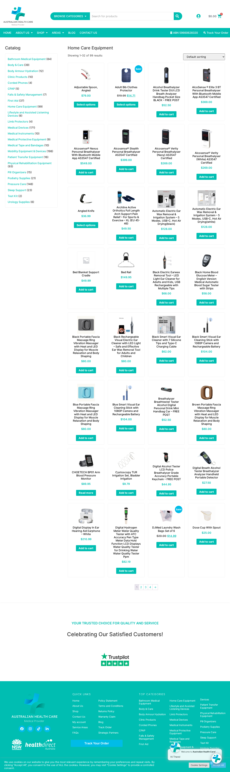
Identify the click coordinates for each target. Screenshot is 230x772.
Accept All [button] (218, 765)
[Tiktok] (38, 728)
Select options (86, 104)
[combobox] (132, 16)
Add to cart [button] (166, 114)
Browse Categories (68, 16)
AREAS (56, 32)
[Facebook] (22, 728)
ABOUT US (22, 32)
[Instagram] (30, 728)
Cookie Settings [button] (199, 765)
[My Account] (198, 16)
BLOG (71, 32)
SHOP (40, 32)
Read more (86, 492)
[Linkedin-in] (47, 728)
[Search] (178, 16)
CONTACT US (88, 32)
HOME (7, 32)
